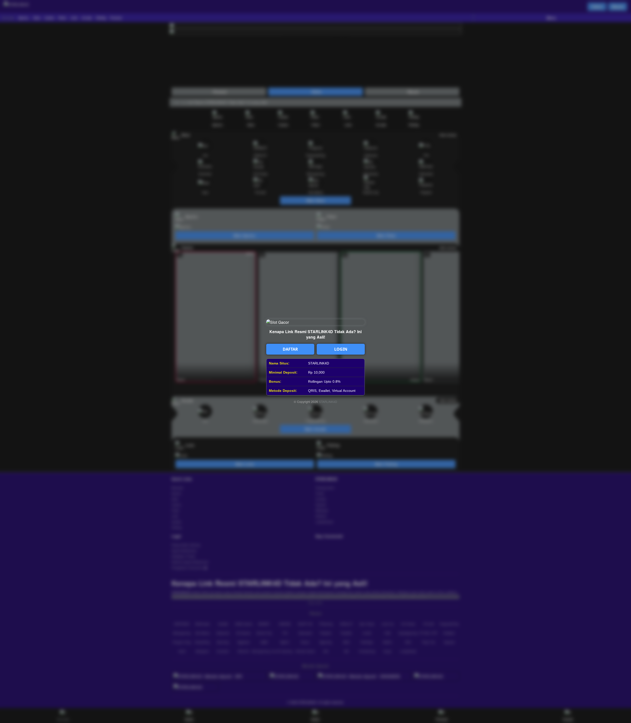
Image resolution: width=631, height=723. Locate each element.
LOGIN (340, 349)
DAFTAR (290, 349)
